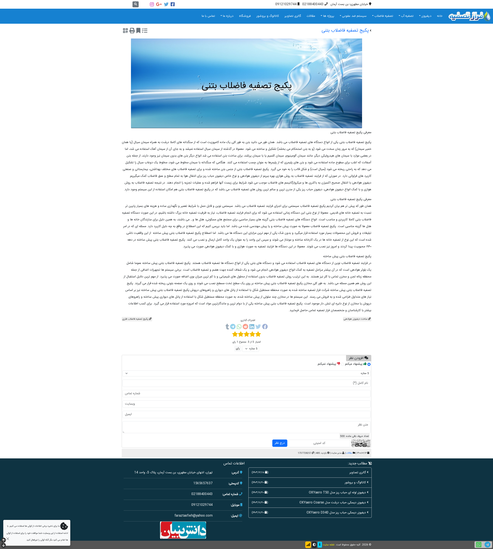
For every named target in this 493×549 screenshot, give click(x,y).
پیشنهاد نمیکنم (327, 364)
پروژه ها (328, 16)
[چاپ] (132, 31)
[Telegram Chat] (487, 544)
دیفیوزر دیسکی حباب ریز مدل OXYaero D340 (336, 512)
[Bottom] (3, 545)
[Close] (8, 539)
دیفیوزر (426, 16)
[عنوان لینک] (183, 530)
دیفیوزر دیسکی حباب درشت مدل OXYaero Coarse (332, 502)
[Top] (3, 540)
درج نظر (280, 443)
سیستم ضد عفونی (354, 16)
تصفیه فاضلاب (383, 16)
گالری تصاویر (292, 16)
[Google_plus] (158, 4)
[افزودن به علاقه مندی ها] (138, 31)
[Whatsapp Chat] (478, 544)
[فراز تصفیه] (469, 16)
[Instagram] (151, 4)
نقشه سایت (329, 545)
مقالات (311, 16)
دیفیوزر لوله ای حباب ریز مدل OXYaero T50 (337, 492)
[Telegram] (233, 327)
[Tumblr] (227, 327)
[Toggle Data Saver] (308, 544)
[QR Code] (125, 31)
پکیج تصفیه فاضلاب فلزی (135, 319)
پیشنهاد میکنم (354, 364)
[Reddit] (245, 327)
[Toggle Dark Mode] (314, 544)
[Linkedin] (252, 327)
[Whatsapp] (239, 327)
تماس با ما (208, 16)
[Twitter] (166, 4)
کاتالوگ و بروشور (267, 16)
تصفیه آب (407, 16)
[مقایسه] (144, 31)
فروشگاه (245, 16)
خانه (440, 16)
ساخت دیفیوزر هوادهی (356, 319)
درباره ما (228, 16)
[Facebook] (172, 4)
